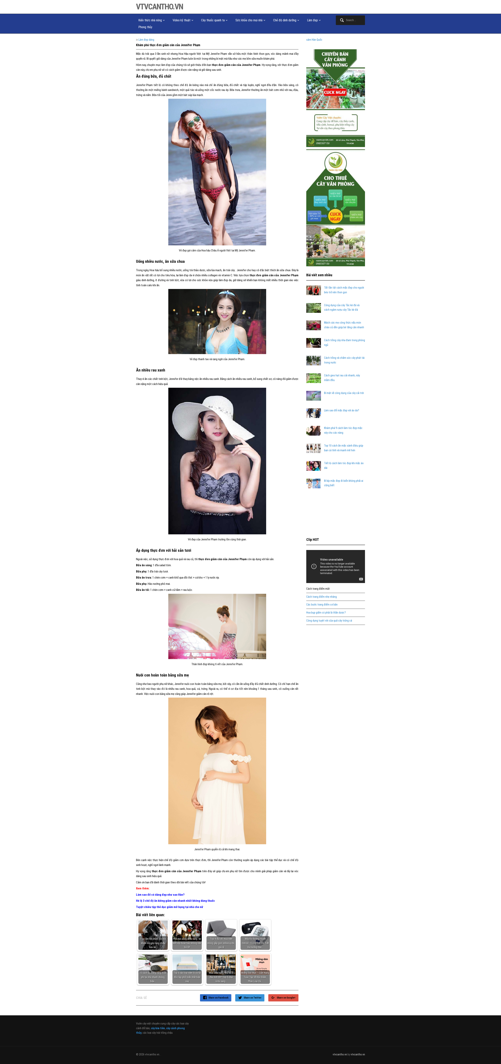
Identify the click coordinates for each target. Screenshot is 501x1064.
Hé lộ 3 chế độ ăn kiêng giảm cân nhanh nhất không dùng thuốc (175, 901)
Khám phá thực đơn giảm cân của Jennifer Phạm (168, 45)
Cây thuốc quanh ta (213, 20)
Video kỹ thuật (181, 20)
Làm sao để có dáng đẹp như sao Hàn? (160, 894)
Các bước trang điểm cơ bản (322, 604)
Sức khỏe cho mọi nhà (248, 20)
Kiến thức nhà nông (150, 20)
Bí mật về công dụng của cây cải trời (344, 393)
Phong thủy (145, 27)
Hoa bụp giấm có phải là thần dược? (326, 612)
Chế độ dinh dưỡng (284, 20)
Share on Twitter (252, 997)
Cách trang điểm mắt (318, 588)
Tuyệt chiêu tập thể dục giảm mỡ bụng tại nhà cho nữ (169, 907)
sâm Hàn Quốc (314, 39)
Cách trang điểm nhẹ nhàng (321, 596)
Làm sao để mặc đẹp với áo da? (341, 410)
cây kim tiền (158, 1028)
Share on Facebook (218, 997)
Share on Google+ (286, 997)
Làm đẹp (312, 20)
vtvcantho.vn (159, 6)
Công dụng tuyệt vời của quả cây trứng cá (329, 620)
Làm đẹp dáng (146, 39)
